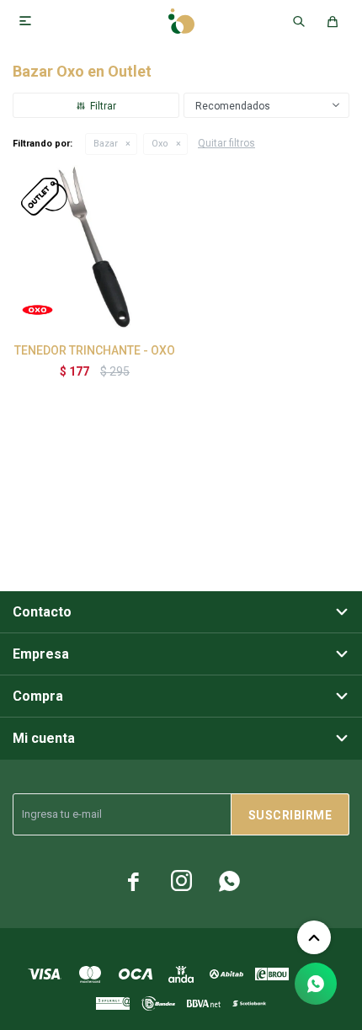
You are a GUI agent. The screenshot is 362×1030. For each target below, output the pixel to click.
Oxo (160, 143)
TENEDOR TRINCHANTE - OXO (94, 350)
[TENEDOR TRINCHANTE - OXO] (95, 247)
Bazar (105, 143)
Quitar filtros (226, 143)
